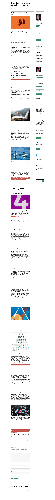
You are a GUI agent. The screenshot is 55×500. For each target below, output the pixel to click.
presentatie (22, 189)
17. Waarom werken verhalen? (39, 108)
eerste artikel (17, 65)
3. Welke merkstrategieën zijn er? (39, 122)
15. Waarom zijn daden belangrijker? (40, 110)
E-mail (12, 467)
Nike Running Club (22, 255)
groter (25, 235)
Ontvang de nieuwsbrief (39, 94)
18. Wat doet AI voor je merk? (39, 107)
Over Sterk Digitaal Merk (39, 77)
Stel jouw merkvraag (38, 86)
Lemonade (25, 382)
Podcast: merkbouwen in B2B (39, 165)
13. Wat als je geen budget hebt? (39, 112)
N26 (23, 297)
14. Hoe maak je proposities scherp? (40, 111)
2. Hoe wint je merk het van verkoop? (40, 123)
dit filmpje (15, 50)
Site (12, 471)
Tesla (27, 294)
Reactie (12, 452)
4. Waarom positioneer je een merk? (40, 121)
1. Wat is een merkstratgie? (39, 124)
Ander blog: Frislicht (39, 159)
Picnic (17, 296)
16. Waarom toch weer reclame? (39, 109)
